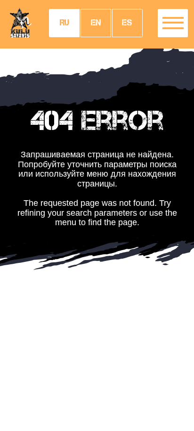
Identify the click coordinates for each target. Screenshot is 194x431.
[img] (21, 23)
